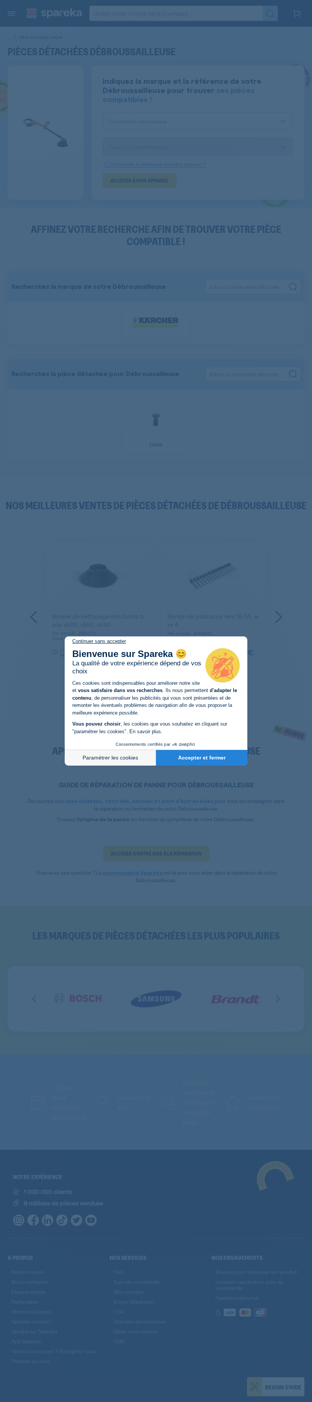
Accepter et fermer (202, 758)
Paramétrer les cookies (110, 758)
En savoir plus (145, 731)
